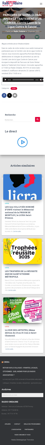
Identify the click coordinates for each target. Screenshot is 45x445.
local (14, 88)
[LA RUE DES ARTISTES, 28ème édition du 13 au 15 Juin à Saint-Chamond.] (22, 310)
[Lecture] (5, 80)
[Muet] (41, 80)
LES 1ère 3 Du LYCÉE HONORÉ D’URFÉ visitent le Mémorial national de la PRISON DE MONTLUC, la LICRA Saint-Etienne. (19, 212)
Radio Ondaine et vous (22, 435)
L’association (16, 429)
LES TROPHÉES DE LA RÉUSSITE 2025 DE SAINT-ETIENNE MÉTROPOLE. (21, 274)
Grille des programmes (32, 424)
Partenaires (29, 429)
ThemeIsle (30, 440)
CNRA (7, 362)
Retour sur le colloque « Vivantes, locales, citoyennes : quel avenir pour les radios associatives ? (20, 371)
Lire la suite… (17, 231)
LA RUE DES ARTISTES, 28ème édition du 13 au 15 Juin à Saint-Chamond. (21, 333)
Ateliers (8, 424)
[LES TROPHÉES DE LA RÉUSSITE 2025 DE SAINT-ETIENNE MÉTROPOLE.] (22, 251)
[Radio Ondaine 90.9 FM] (13, 4)
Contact (17, 424)
